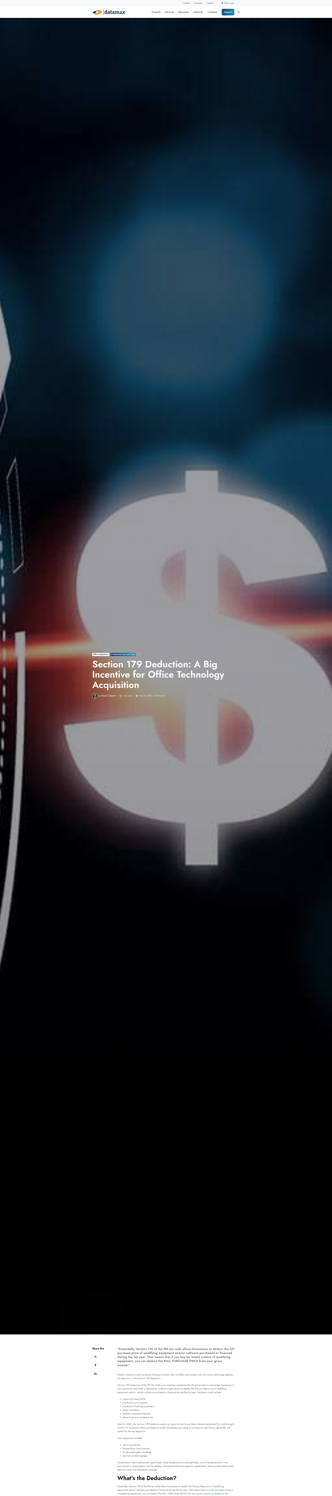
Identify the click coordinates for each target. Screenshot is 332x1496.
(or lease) (220, 1490)
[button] (238, 12)
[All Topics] (139, 654)
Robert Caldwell (108, 695)
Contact (186, 3)
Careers (209, 3)
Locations (198, 3)
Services (169, 12)
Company (212, 12)
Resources (183, 12)
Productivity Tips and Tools (123, 654)
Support (228, 12)
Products (156, 12)
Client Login (228, 3)
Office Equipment (100, 654)
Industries (198, 12)
